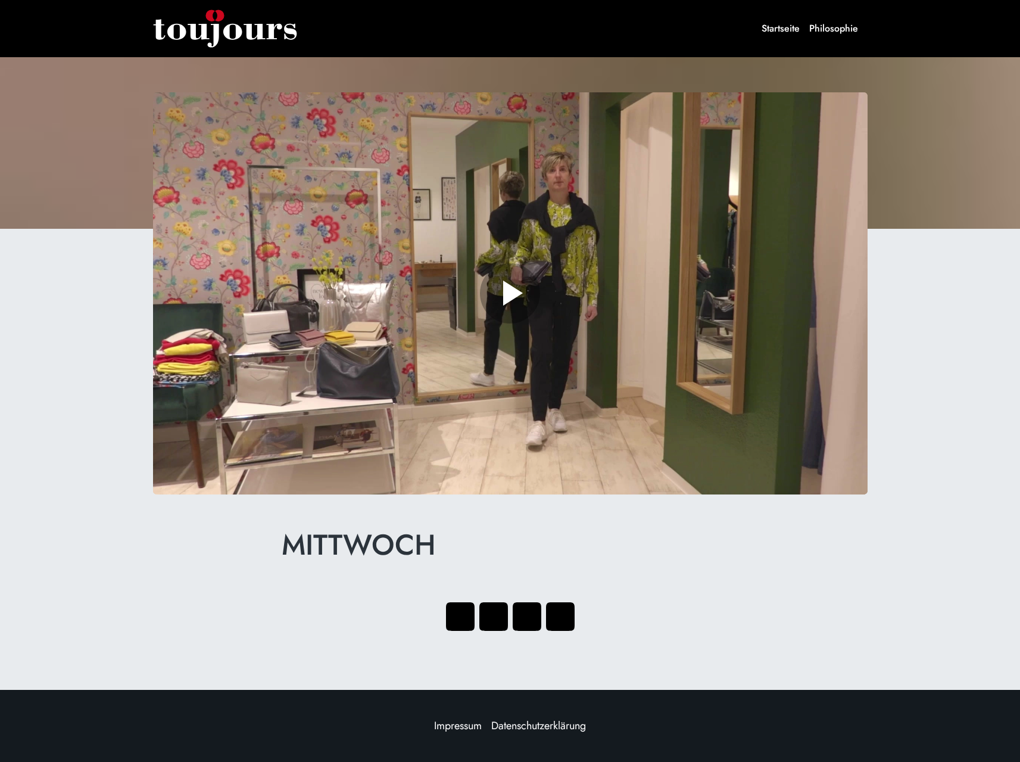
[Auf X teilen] (493, 616)
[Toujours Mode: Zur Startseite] (225, 29)
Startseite (781, 28)
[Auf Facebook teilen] (460, 616)
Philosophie (833, 28)
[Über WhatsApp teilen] (527, 616)
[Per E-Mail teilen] (560, 616)
